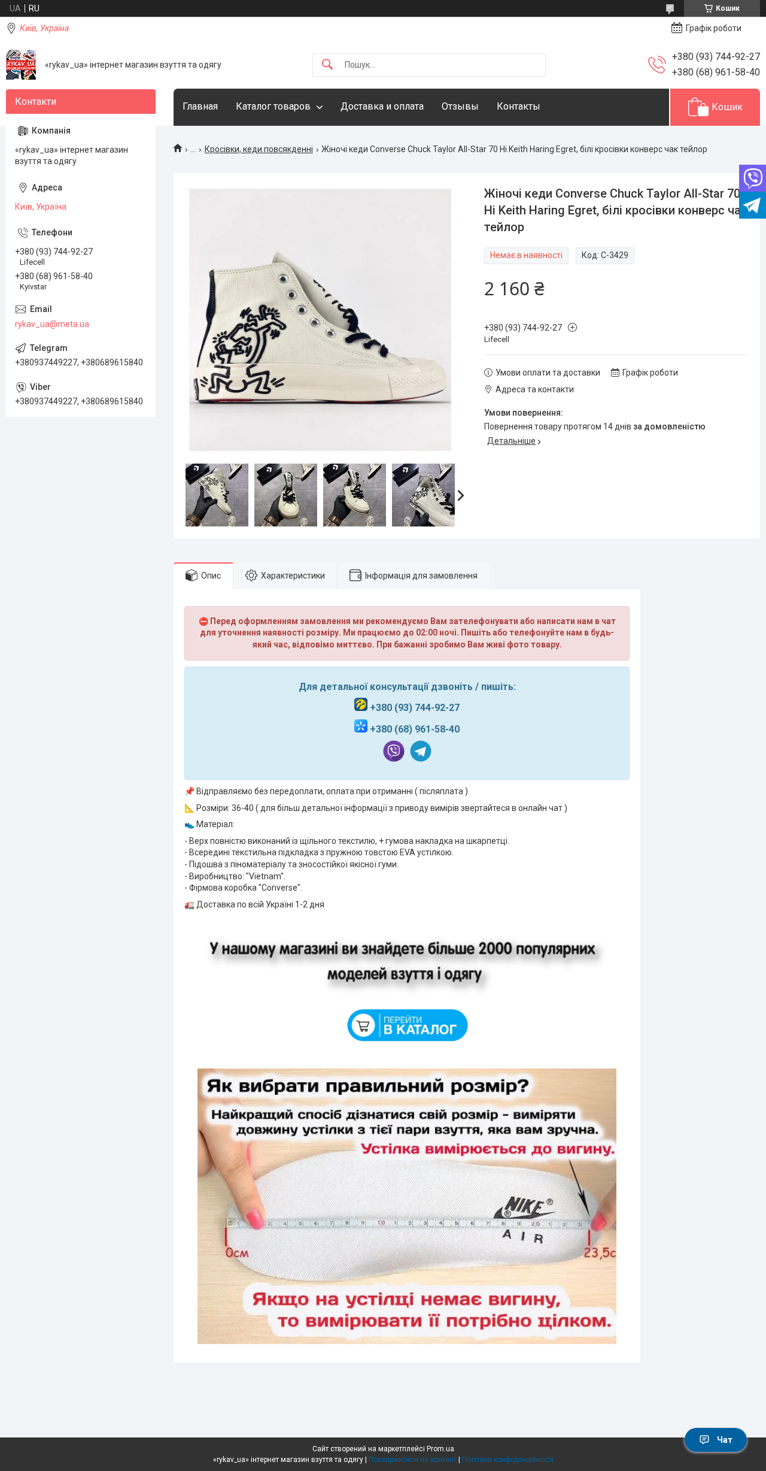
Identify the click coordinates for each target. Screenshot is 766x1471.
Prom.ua (440, 1449)
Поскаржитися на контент (413, 1459)
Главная (200, 106)
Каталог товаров (273, 106)
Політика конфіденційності (508, 1459)
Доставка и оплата (382, 106)
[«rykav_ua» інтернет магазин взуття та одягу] (21, 65)
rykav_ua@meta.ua (52, 324)
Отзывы (460, 106)
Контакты (518, 106)
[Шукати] (327, 65)
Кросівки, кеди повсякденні (259, 149)
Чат (724, 1440)
